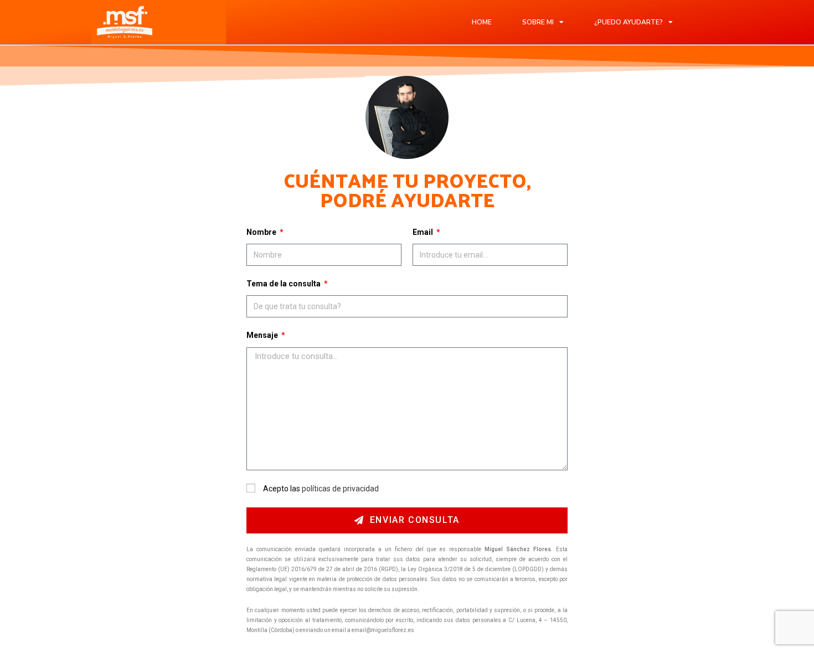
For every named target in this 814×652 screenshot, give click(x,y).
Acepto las (321, 488)
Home (482, 22)
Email (424, 232)
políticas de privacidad (340, 488)
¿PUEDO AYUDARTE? (628, 22)
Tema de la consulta (284, 283)
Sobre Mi (538, 22)
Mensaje (263, 335)
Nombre (262, 232)
